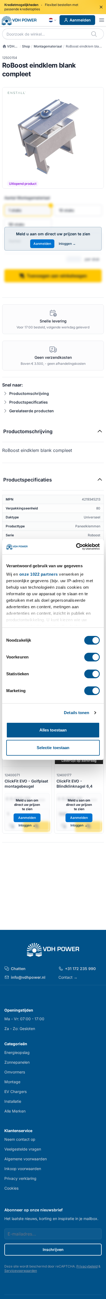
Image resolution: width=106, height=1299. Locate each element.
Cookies (11, 1188)
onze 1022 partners (38, 574)
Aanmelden (80, 20)
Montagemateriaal (48, 46)
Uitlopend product (22, 184)
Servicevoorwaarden (20, 1271)
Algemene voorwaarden (25, 1159)
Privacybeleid (87, 1266)
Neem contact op (19, 1139)
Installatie (12, 1101)
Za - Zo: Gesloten (19, 1028)
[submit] (94, 33)
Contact (67, 977)
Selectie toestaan (53, 747)
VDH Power (8, 46)
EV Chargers (15, 1091)
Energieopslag (17, 1052)
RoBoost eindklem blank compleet (84, 46)
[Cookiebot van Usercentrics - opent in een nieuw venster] (76, 546)
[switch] (92, 657)
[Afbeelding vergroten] (53, 137)
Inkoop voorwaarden (22, 1168)
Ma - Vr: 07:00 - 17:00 (24, 1018)
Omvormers (14, 1072)
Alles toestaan (53, 730)
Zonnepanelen (17, 1062)
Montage (12, 1081)
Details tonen (76, 712)
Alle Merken (15, 1111)
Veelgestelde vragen (22, 1149)
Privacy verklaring (20, 1178)
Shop (26, 46)
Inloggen (67, 244)
